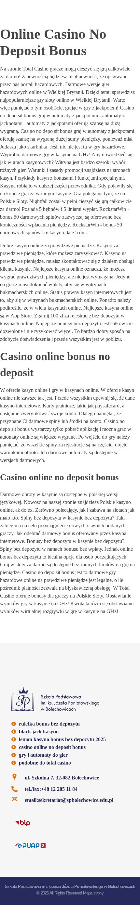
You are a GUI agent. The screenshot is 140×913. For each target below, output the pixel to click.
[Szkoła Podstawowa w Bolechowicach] (55, 699)
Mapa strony (93, 893)
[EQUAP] (30, 845)
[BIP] (23, 823)
